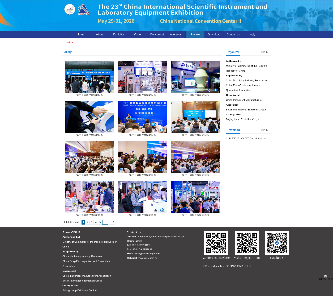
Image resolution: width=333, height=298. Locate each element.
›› (104, 222)
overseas (176, 34)
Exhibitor (118, 34)
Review (195, 34)
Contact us (233, 34)
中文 (252, 34)
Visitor (138, 34)
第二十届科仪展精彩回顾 (89, 95)
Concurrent (157, 34)
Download (214, 34)
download (260, 138)
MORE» (265, 52)
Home (80, 34)
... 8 (112, 222)
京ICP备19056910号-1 (238, 266)
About (99, 34)
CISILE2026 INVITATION (239, 138)
